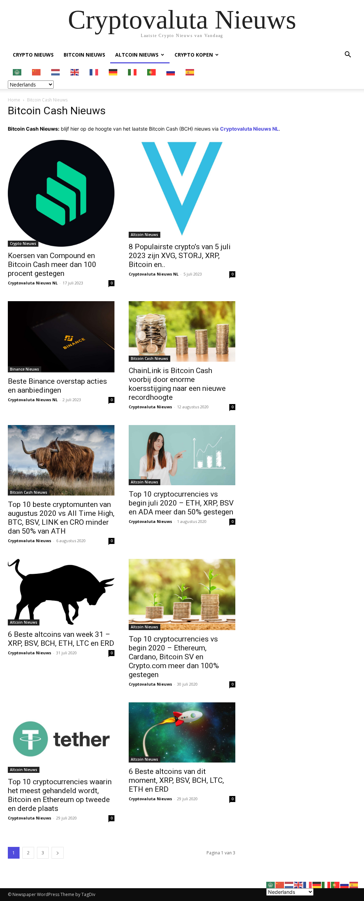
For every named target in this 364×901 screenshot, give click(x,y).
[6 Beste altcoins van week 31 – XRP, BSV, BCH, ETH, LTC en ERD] (61, 592)
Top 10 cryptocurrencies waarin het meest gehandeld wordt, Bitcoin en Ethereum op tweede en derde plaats (60, 795)
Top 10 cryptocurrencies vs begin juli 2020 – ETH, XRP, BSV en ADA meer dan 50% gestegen (181, 503)
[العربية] (17, 71)
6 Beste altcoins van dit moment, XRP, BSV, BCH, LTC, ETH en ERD (176, 780)
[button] (347, 55)
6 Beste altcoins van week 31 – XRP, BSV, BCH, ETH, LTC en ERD (61, 639)
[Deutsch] (113, 71)
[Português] (151, 71)
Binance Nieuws (24, 369)
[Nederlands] (55, 71)
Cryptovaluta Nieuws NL (33, 283)
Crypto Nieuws (33, 54)
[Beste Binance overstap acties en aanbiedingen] (61, 336)
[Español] (190, 71)
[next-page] (58, 853)
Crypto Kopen (194, 54)
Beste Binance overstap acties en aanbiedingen (57, 385)
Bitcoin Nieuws (84, 54)
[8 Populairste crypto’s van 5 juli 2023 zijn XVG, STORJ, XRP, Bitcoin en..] (182, 189)
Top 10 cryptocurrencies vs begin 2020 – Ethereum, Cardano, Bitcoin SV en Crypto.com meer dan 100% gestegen (174, 657)
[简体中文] (36, 71)
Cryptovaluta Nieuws (150, 406)
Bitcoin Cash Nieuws (149, 358)
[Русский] (171, 71)
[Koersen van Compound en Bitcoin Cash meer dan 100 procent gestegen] (61, 193)
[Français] (94, 71)
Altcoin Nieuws (137, 54)
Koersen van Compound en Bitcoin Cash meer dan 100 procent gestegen (52, 264)
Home (14, 100)
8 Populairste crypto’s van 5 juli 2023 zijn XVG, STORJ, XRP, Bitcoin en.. (180, 255)
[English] (75, 71)
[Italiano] (132, 71)
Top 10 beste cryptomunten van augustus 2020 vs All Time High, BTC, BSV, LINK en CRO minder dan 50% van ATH (61, 517)
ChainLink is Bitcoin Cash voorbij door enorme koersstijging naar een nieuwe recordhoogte (177, 384)
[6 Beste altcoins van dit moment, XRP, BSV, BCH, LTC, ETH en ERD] (182, 732)
